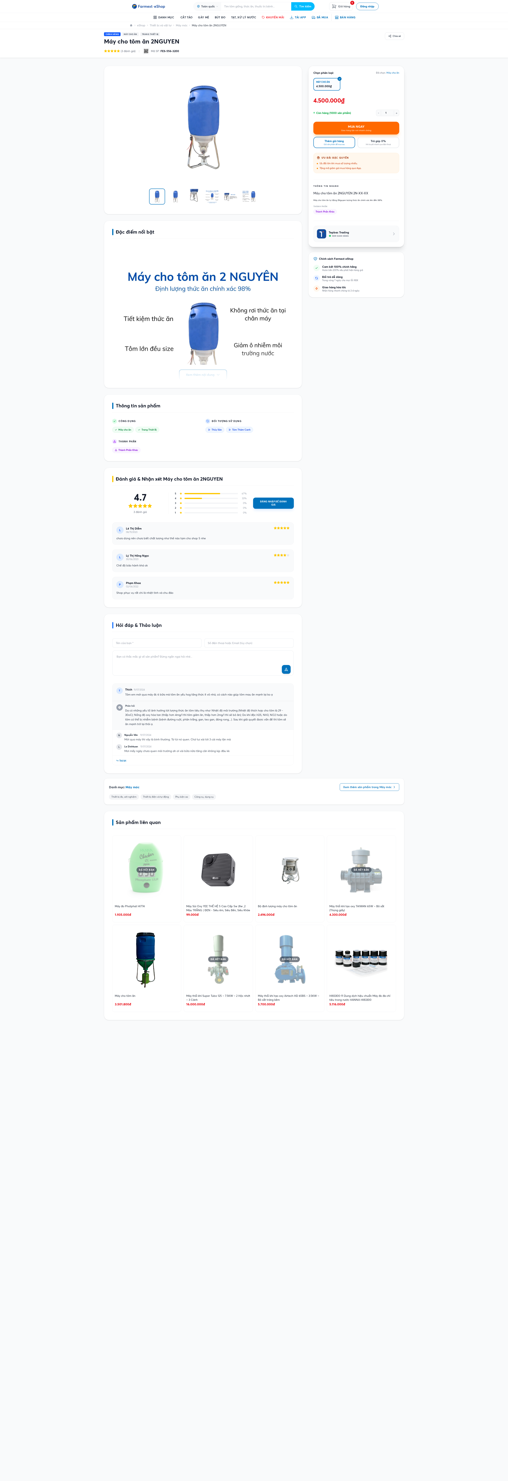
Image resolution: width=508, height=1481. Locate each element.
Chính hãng (112, 34)
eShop (141, 25)
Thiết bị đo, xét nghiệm (124, 796)
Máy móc (181, 25)
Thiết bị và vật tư (160, 25)
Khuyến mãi (275, 17)
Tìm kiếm (305, 6)
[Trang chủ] (131, 25)
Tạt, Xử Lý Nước (243, 17)
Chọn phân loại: (323, 73)
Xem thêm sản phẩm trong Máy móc (367, 787)
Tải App (300, 17)
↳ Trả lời (121, 760)
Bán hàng (348, 17)
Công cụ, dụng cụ (204, 796)
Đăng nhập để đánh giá (273, 503)
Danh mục (166, 17)
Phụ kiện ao (181, 796)
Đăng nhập (367, 6)
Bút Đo (220, 17)
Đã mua (322, 17)
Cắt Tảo (186, 17)
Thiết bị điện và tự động (156, 796)
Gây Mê (203, 17)
